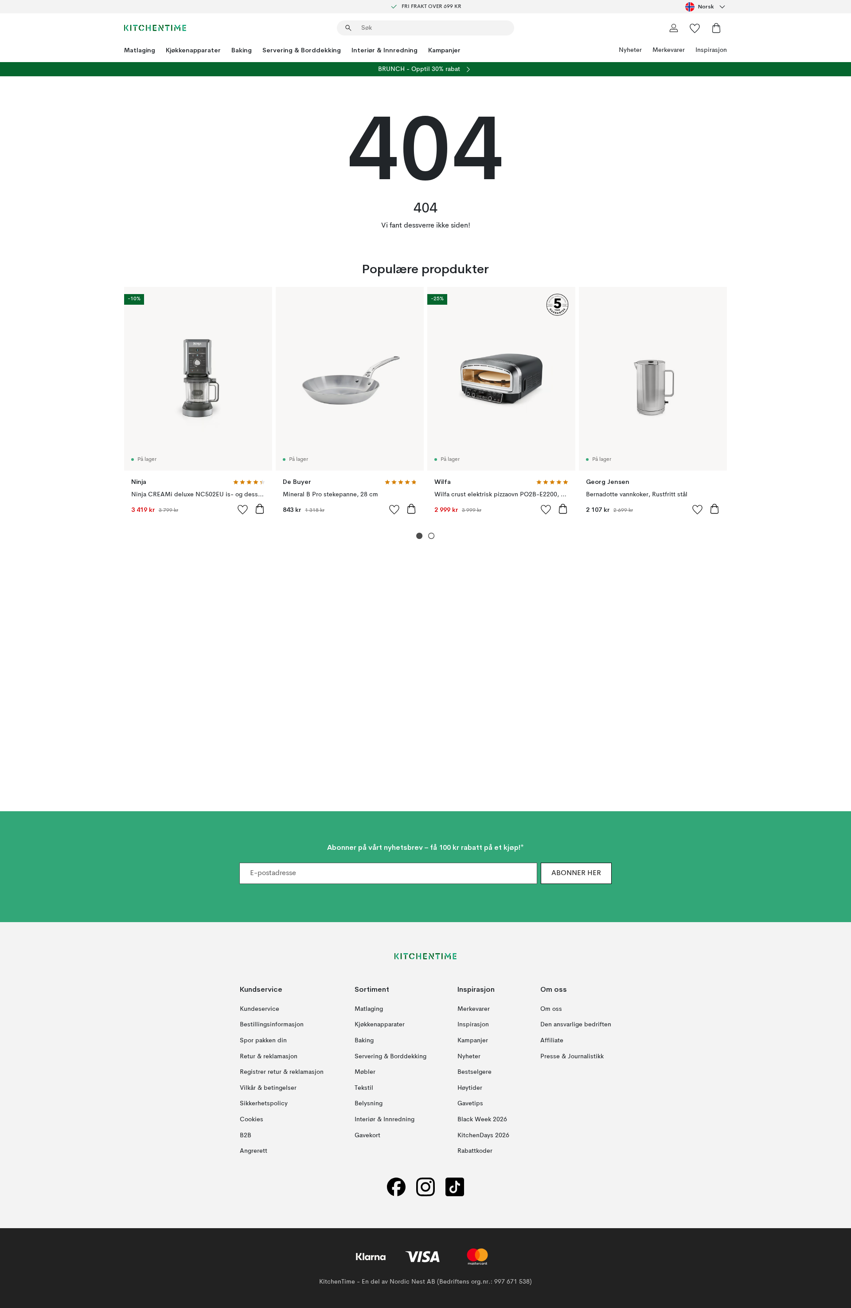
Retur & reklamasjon (268, 1056)
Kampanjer (444, 50)
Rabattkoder (474, 1151)
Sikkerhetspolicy (264, 1104)
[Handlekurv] (716, 28)
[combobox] (706, 6)
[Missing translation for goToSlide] (431, 536)
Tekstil (364, 1088)
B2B (245, 1135)
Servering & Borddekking (301, 50)
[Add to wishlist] (243, 509)
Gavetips (470, 1104)
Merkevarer (668, 50)
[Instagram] (425, 1187)
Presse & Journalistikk (572, 1056)
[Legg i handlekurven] (259, 508)
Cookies (251, 1119)
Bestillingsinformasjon (272, 1025)
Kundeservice (259, 1009)
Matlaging (139, 50)
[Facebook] (396, 1187)
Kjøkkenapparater (193, 50)
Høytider (469, 1088)
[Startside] (155, 28)
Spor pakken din (263, 1040)
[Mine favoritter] (695, 28)
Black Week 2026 (482, 1119)
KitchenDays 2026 (483, 1135)
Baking (241, 50)
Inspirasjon (711, 50)
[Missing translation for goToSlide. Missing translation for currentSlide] (419, 536)
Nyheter (630, 50)
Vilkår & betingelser (268, 1088)
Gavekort (367, 1135)
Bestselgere (474, 1072)
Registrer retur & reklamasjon (282, 1072)
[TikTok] (454, 1187)
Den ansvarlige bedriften (575, 1025)
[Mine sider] (673, 28)
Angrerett (253, 1151)
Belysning (369, 1104)
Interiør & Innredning (384, 50)
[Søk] (348, 27)
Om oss (551, 1009)
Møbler (365, 1072)
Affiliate (551, 1040)
